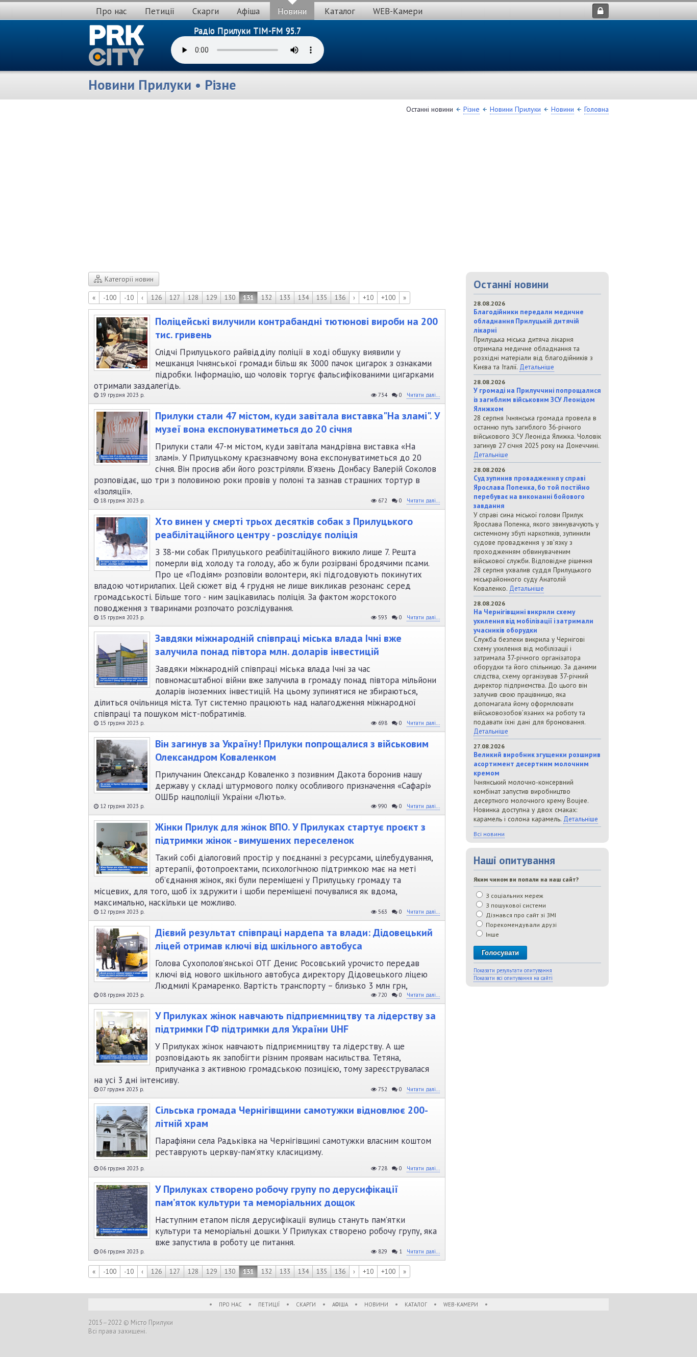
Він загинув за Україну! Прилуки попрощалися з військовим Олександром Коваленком (292, 750)
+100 (388, 297)
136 (340, 297)
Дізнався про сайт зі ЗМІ (520, 915)
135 (321, 297)
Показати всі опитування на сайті (513, 978)
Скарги (205, 11)
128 (193, 297)
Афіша (248, 11)
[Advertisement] (348, 195)
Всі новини (489, 834)
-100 (109, 297)
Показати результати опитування (513, 970)
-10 (129, 297)
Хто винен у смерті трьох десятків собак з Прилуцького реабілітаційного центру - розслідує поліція (284, 528)
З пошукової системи (515, 905)
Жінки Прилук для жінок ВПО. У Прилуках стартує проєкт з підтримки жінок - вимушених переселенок (290, 833)
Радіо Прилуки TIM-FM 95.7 (247, 30)
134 (303, 297)
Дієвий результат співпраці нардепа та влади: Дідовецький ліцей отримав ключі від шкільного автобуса (294, 939)
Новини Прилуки (515, 109)
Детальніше (536, 366)
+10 (368, 297)
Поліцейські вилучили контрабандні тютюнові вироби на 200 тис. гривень (296, 328)
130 (230, 297)
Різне (471, 109)
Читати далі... (423, 394)
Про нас (111, 11)
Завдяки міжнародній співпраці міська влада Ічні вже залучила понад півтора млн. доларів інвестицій (278, 645)
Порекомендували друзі (520, 924)
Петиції (160, 11)
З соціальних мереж (513, 895)
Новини (292, 11)
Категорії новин (129, 279)
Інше (491, 934)
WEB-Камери (397, 11)
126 (156, 297)
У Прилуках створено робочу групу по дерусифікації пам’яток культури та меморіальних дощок (276, 1196)
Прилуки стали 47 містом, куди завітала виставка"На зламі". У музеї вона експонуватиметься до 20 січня (297, 422)
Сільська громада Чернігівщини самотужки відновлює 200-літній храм (291, 1116)
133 (285, 297)
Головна (596, 109)
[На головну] (116, 45)
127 (174, 297)
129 (211, 297)
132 (266, 297)
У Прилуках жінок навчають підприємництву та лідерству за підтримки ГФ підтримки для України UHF (295, 1022)
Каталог (340, 11)
